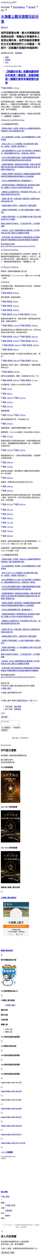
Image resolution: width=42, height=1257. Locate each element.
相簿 (7, 57)
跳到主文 (4, 27)
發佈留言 (4, 730)
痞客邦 (19, 700)
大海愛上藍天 (6, 688)
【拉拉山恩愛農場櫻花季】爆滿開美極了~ (17, 181)
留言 (24, 700)
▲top (3, 713)
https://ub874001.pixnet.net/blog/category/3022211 (18, 246)
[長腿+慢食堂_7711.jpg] (28, 380)
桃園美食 (17, 709)
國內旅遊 (17, 706)
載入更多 (4, 717)
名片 (7, 62)
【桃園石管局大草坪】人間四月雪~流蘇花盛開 (19, 205)
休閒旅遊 (18, 53)
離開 (12, 1253)
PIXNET (10, 1225)
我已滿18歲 (5, 1253)
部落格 (7, 60)
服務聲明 (23, 1227)
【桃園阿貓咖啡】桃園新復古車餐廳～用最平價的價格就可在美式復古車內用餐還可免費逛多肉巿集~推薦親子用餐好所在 (20, 167)
